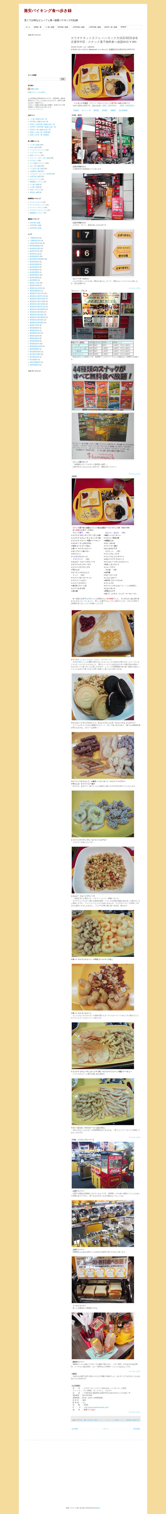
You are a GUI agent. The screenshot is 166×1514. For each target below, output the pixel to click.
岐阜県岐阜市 (34, 256)
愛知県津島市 (34, 338)
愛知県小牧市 (34, 325)
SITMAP (123, 27)
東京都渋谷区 (34, 357)
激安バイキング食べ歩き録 (48, 10)
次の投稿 (75, 1429)
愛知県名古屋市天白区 (37, 307)
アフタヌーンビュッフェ (38, 210)
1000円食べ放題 (35, 225)
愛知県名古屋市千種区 (37, 301)
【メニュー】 (86, 110)
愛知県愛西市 (34, 328)
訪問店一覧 (38, 27)
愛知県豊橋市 (34, 349)
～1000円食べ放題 (77, 27)
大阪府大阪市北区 (36, 243)
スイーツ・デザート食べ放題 (40, 158)
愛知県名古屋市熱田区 (37, 317)
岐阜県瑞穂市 (34, 270)
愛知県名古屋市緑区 (37, 320)
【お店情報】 (123, 110)
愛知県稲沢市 (34, 344)
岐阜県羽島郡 (34, 277)
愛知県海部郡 (34, 341)
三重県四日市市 (35, 241)
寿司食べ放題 (34, 192)
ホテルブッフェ (35, 179)
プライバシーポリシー (35, 109)
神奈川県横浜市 (35, 362)
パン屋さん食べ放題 (37, 168)
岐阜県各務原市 (35, 246)
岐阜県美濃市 (34, 272)
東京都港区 (34, 359)
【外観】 (76, 110)
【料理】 (96, 110)
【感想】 (113, 110)
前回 (79, 357)
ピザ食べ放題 (34, 187)
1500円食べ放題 (35, 228)
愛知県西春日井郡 (36, 346)
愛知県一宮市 (34, 283)
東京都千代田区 (35, 354)
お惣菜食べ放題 (35, 171)
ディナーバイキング (104, 1420)
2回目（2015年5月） (128, 106)
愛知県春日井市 (35, 333)
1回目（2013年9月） (110, 106)
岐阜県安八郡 (34, 254)
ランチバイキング (36, 202)
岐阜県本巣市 (34, 262)
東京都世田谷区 (35, 352)
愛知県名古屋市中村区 (37, 299)
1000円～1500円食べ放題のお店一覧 (43, 127)
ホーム (28, 27)
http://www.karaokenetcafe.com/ (96, 1407)
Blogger (97, 1508)
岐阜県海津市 (34, 267)
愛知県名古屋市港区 (37, 315)
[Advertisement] (47, 53)
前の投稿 (137, 1429)
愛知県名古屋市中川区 (37, 296)
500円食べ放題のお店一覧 (39, 122)
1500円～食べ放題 (110, 27)
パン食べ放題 (49, 27)
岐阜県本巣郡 (34, 264)
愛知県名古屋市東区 (37, 312)
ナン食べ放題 (34, 184)
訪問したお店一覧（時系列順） (41, 132)
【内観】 (104, 110)
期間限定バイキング (37, 182)
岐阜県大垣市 (34, 251)
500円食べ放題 (63, 27)
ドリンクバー (34, 153)
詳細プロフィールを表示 (36, 92)
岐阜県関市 (34, 280)
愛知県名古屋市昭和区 (37, 309)
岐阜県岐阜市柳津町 (37, 259)
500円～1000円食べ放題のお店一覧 (42, 124)
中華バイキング (35, 190)
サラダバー (34, 161)
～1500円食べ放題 (94, 27)
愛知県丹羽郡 (34, 285)
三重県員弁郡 (34, 238)
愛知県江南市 (34, 336)
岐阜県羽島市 (34, 275)
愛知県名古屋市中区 (133, 1420)
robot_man (34, 89)
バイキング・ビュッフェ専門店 (41, 174)
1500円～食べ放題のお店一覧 (40, 130)
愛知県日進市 (34, 330)
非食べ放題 (34, 147)
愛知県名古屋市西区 (37, 322)
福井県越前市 (34, 365)
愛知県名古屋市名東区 (37, 304)
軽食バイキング (35, 155)
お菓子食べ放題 (92, 1420)
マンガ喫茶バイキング (119, 1420)
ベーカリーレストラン (37, 150)
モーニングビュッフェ (37, 205)
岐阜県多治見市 (35, 248)
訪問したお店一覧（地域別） (40, 135)
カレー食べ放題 (35, 166)
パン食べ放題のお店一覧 (38, 119)
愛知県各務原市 (35, 291)
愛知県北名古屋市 (36, 288)
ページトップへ (134, 288)
